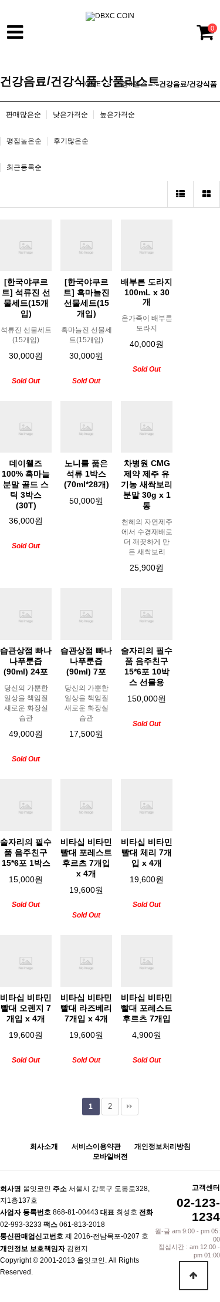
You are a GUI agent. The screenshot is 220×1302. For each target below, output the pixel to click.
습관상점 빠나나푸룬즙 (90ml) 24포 (26, 661)
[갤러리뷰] (207, 194)
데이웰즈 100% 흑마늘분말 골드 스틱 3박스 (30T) (26, 484)
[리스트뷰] (180, 194)
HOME (90, 84)
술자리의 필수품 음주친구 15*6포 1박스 (26, 852)
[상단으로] (193, 1275)
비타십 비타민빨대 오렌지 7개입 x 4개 (26, 1008)
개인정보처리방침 (162, 1146)
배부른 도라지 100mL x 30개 (146, 291)
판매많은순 (23, 114)
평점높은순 (24, 141)
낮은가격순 (70, 114)
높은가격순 (117, 114)
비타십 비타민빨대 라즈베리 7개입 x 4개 (86, 1008)
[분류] (14, 32)
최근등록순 (24, 167)
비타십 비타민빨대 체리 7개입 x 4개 (146, 852)
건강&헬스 (130, 84)
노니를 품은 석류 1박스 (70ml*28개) (86, 473)
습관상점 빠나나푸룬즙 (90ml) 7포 (86, 661)
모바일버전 (110, 1156)
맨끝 (129, 1106)
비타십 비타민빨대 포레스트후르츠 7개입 (146, 1008)
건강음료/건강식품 (188, 84)
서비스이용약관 (96, 1146)
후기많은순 (71, 141)
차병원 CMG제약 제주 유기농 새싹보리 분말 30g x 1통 (146, 484)
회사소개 (44, 1146)
